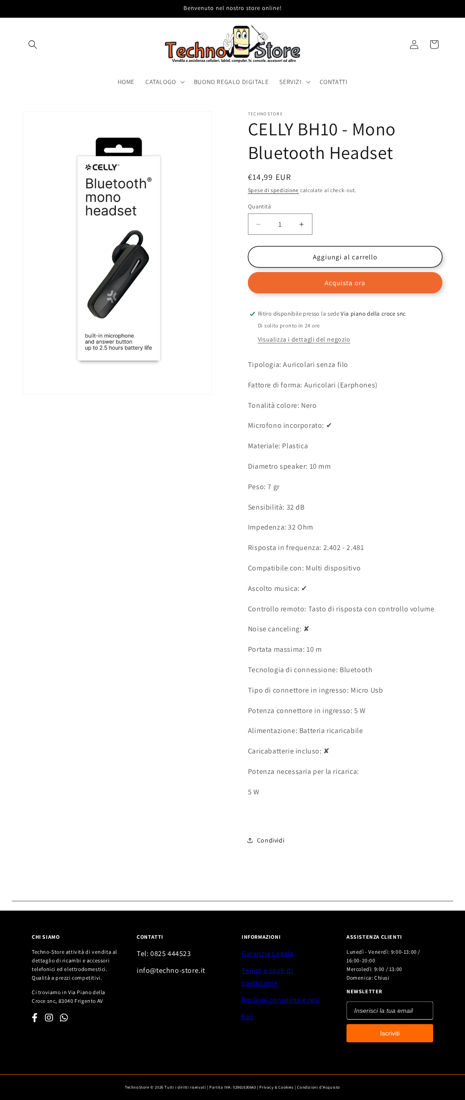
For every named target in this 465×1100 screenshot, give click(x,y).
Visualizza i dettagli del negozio (304, 339)
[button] (33, 45)
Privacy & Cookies (276, 1087)
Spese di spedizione (273, 190)
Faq (247, 1016)
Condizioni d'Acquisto (318, 1087)
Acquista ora (345, 282)
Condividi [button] (270, 840)
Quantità (259, 206)
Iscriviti (390, 1033)
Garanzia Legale (268, 953)
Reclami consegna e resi (281, 1000)
